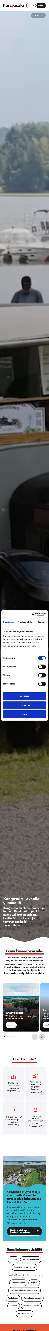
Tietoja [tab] (41, 622)
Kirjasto (34, 1283)
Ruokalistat (13, 1298)
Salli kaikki (24, 696)
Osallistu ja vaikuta (31, 1306)
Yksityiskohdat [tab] (25, 622)
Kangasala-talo (33, 1275)
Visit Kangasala (24, 1313)
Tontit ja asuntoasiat (32, 1298)
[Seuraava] (42, 1037)
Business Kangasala (31, 1259)
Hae (32, 5)
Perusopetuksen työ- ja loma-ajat (24, 1290)
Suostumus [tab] (8, 622)
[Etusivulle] (13, 6)
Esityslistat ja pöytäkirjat (24, 1267)
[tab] (4, 1036)
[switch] (42, 667)
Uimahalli (13, 1306)
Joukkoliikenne (15, 1275)
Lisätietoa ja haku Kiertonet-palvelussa (18, 1232)
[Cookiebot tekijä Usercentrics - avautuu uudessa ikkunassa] (34, 614)
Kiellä (24, 714)
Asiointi (13, 1259)
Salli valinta (24, 705)
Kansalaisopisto (18, 1283)
